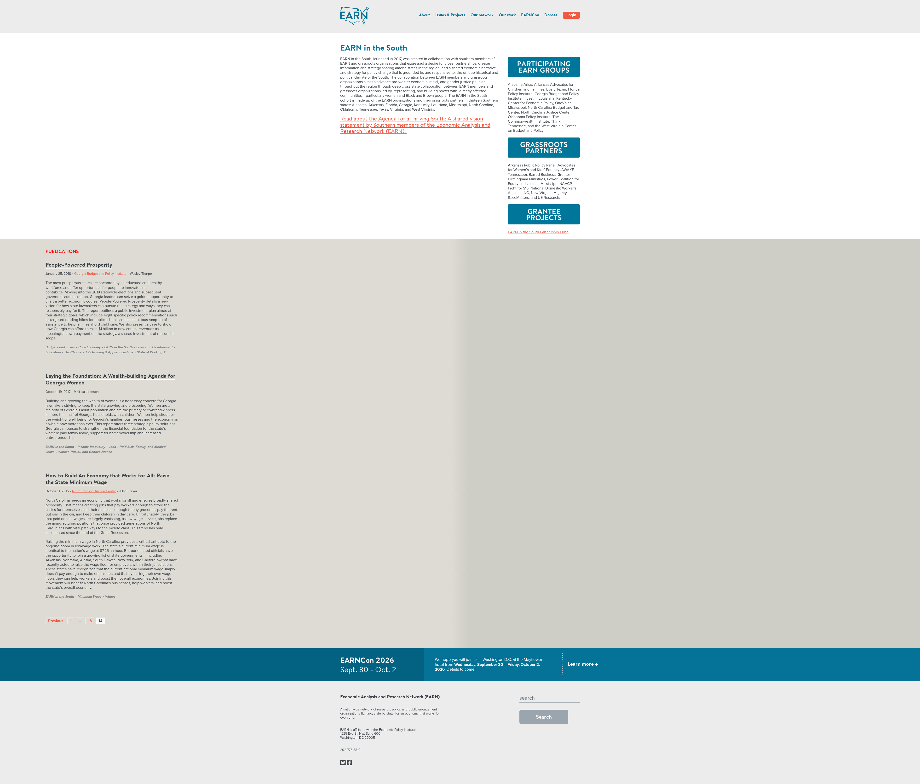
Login (571, 15)
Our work (507, 15)
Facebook (349, 763)
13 (90, 620)
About (424, 15)
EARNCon (530, 15)
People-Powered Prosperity (79, 265)
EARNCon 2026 (367, 661)
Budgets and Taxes (60, 347)
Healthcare (72, 352)
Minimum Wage (90, 597)
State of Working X (151, 352)
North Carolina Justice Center (94, 491)
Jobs (112, 447)
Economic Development (154, 347)
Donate (551, 15)
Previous (55, 620)
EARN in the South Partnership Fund (538, 232)
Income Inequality (91, 447)
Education (53, 352)
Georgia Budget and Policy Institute (100, 274)
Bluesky (343, 763)
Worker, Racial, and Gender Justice (85, 452)
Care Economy (89, 347)
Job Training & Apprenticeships (109, 352)
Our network (482, 15)
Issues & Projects (450, 15)
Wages (110, 597)
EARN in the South (118, 347)
